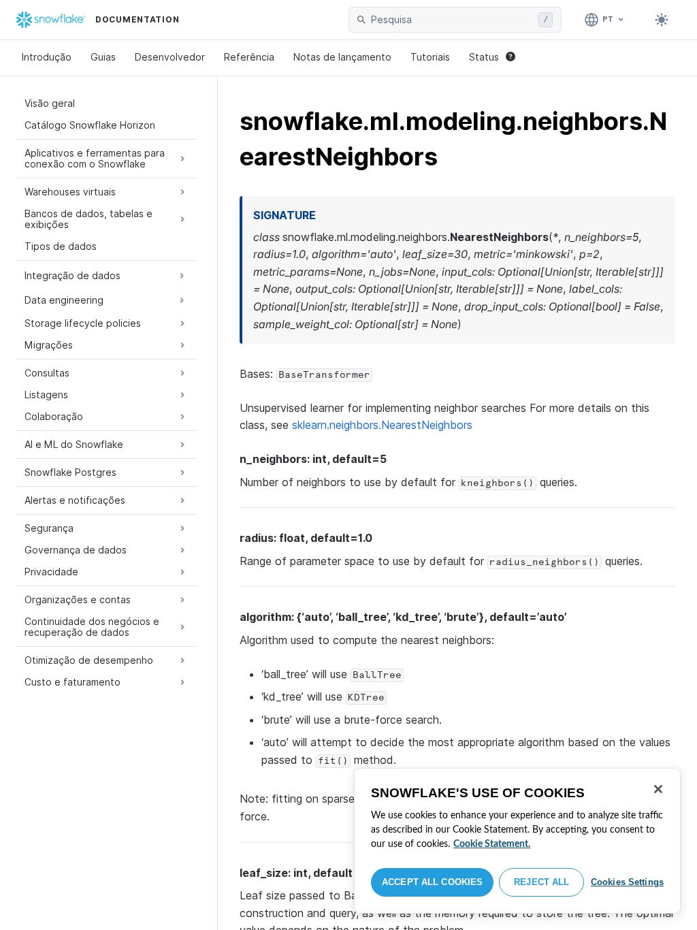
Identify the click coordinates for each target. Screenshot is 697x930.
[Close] (658, 789)
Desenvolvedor (170, 57)
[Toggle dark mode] (661, 19)
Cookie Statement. (491, 844)
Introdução (46, 57)
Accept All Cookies (432, 882)
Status (484, 57)
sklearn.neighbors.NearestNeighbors (382, 425)
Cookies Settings (627, 882)
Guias (103, 57)
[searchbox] (452, 19)
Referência (249, 57)
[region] (517, 841)
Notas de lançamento (342, 57)
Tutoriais (430, 57)
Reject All (541, 882)
